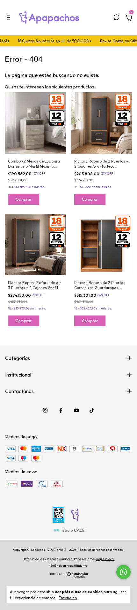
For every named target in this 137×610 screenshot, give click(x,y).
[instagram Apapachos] (45, 410)
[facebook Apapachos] (60, 410)
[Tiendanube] (69, 576)
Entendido (68, 597)
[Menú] (10, 18)
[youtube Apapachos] (76, 410)
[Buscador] (116, 18)
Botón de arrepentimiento (68, 566)
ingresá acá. (105, 559)
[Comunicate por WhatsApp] (123, 572)
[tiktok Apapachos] (91, 410)
